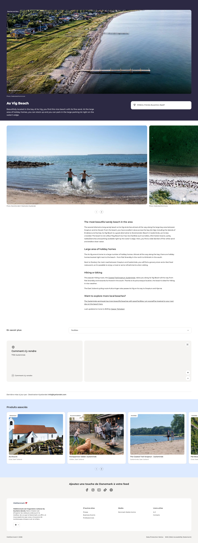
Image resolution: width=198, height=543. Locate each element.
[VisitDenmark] (20, 503)
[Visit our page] (93, 490)
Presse (85, 512)
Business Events (89, 515)
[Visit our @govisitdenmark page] (105, 490)
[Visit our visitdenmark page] (99, 490)
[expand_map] (187, 344)
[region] (137, 361)
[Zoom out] (187, 378)
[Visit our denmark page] (87, 490)
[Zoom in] (187, 372)
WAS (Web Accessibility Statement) (178, 537)
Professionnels (88, 518)
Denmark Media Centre (127, 512)
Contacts (156, 515)
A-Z (154, 512)
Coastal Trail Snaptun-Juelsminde (121, 278)
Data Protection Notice (154, 537)
